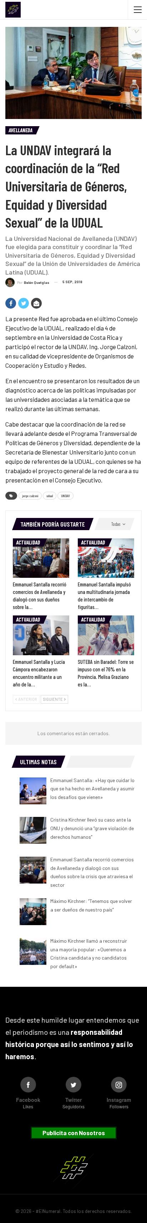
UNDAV (65, 496)
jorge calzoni (30, 496)
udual (49, 496)
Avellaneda (20, 130)
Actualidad (28, 542)
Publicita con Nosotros (73, 1132)
